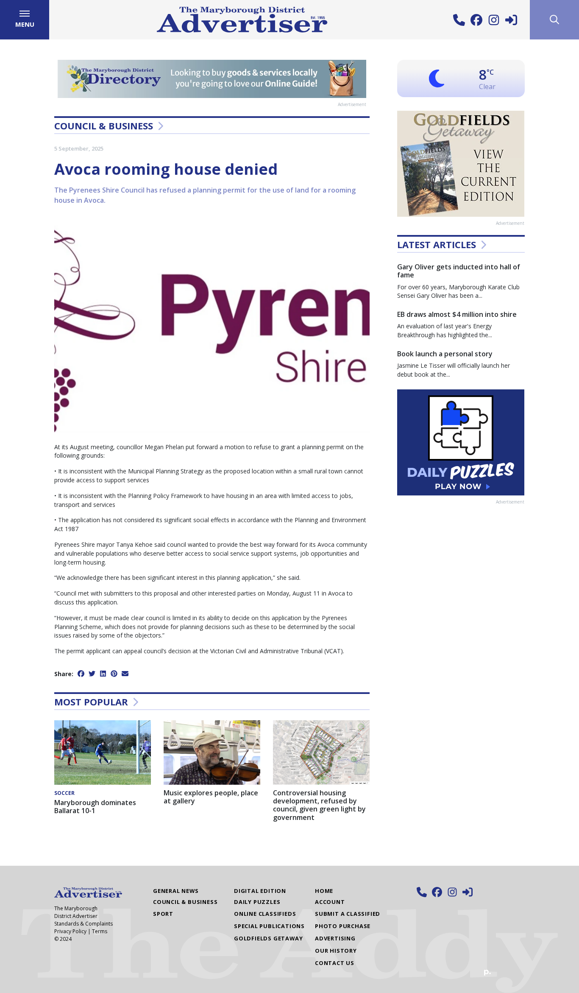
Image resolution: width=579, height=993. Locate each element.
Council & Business (103, 125)
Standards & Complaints (83, 923)
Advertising (335, 938)
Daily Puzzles (257, 902)
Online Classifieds (265, 913)
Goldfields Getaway (268, 938)
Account (330, 902)
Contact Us (334, 963)
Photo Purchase (342, 926)
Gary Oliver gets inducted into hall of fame (458, 271)
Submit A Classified (347, 913)
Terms (99, 931)
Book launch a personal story (445, 353)
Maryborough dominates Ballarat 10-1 (95, 806)
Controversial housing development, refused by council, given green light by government (319, 805)
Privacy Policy (70, 931)
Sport (163, 913)
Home (324, 890)
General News (176, 890)
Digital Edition (260, 890)
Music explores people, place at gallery (211, 797)
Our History (336, 950)
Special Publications (269, 926)
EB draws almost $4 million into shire (457, 314)
